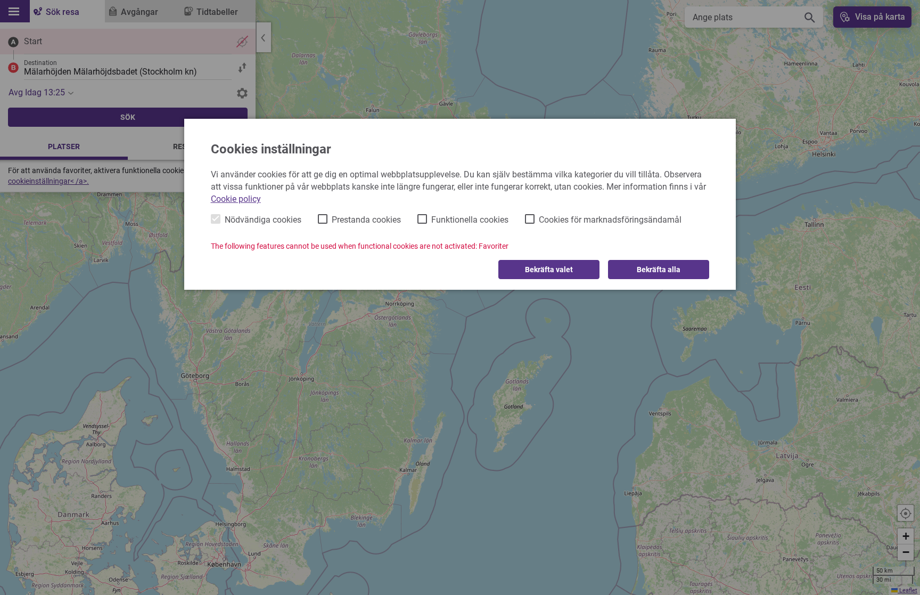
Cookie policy (236, 199)
